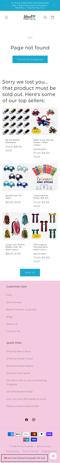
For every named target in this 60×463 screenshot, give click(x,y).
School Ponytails (25, 446)
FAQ (9, 295)
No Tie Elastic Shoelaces (13, 141)
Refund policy (43, 446)
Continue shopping (30, 59)
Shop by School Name (19, 365)
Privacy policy (13, 451)
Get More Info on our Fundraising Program (26, 382)
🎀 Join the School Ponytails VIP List (24, 458)
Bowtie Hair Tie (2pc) (14, 196)
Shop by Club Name (18, 373)
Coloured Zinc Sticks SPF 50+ (41, 196)
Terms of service (31, 451)
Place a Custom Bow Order (22, 406)
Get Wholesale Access (19, 391)
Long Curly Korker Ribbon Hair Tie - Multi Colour (15, 247)
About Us (12, 323)
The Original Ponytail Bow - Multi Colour (41, 247)
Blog (9, 316)
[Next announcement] (54, 5)
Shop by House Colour (19, 358)
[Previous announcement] (5, 5)
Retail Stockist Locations (21, 309)
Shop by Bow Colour (18, 351)
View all (30, 272)
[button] (6, 17)
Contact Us (13, 331)
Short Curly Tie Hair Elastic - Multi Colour (44, 142)
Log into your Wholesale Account (26, 398)
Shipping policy (49, 451)
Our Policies (13, 302)
